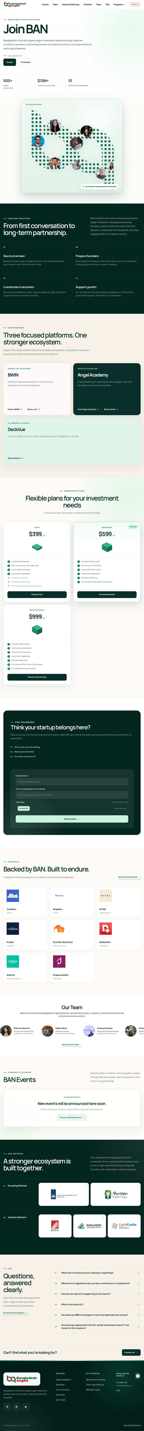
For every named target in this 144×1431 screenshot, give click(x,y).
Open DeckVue (15, 458)
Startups (60, 1384)
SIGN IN (134, 4)
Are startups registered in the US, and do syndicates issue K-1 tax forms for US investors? (92, 1327)
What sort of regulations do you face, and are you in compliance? (92, 1283)
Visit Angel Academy (88, 409)
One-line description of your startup (30, 789)
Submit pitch (72, 819)
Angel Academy (63, 1379)
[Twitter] (26, 1407)
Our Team (60, 1399)
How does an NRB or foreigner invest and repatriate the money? (91, 1314)
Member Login (93, 1389)
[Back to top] (138, 1375)
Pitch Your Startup (95, 1384)
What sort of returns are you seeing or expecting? (84, 1272)
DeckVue (60, 1394)
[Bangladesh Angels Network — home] (15, 4)
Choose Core (37, 594)
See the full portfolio (129, 877)
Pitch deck (72, 802)
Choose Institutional (37, 677)
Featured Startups (70, 4)
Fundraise (26, 62)
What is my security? (69, 1304)
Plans (55, 4)
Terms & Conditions (132, 1425)
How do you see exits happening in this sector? (83, 1293)
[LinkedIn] (7, 1407)
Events (45, 4)
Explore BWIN (15, 409)
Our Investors (62, 1389)
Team (98, 4)
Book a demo (111, 409)
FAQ (107, 4)
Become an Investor (96, 1379)
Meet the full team (72, 1044)
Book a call (34, 409)
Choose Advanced (107, 594)
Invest (10, 62)
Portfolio (88, 4)
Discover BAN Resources (72, 1117)
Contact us (131, 1352)
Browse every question (15, 1312)
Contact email (21, 776)
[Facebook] (16, 1407)
